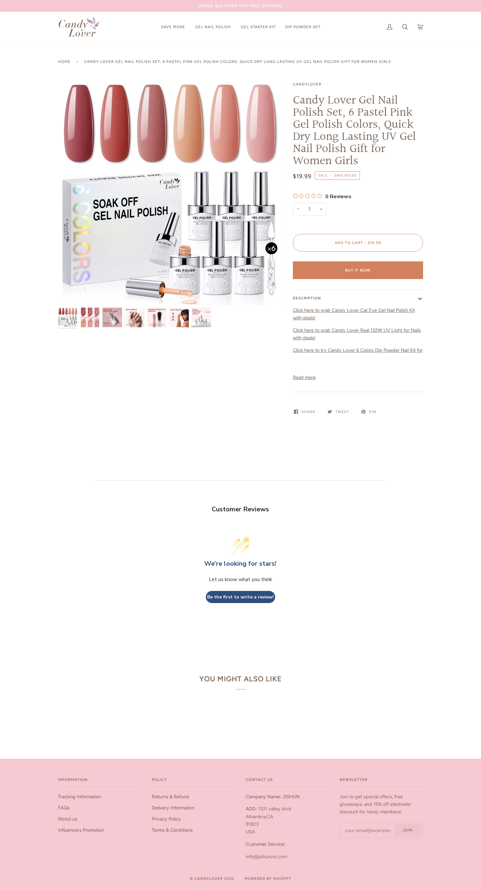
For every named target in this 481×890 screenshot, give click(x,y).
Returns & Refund (170, 797)
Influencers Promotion (81, 830)
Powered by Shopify (268, 878)
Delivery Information (173, 808)
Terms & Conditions (172, 830)
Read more (304, 377)
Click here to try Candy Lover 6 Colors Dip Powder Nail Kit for (358, 350)
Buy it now (357, 270)
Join (407, 830)
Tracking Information (79, 797)
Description (307, 298)
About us (67, 819)
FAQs (64, 808)
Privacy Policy (166, 819)
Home (64, 61)
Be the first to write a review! (240, 597)
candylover (307, 84)
